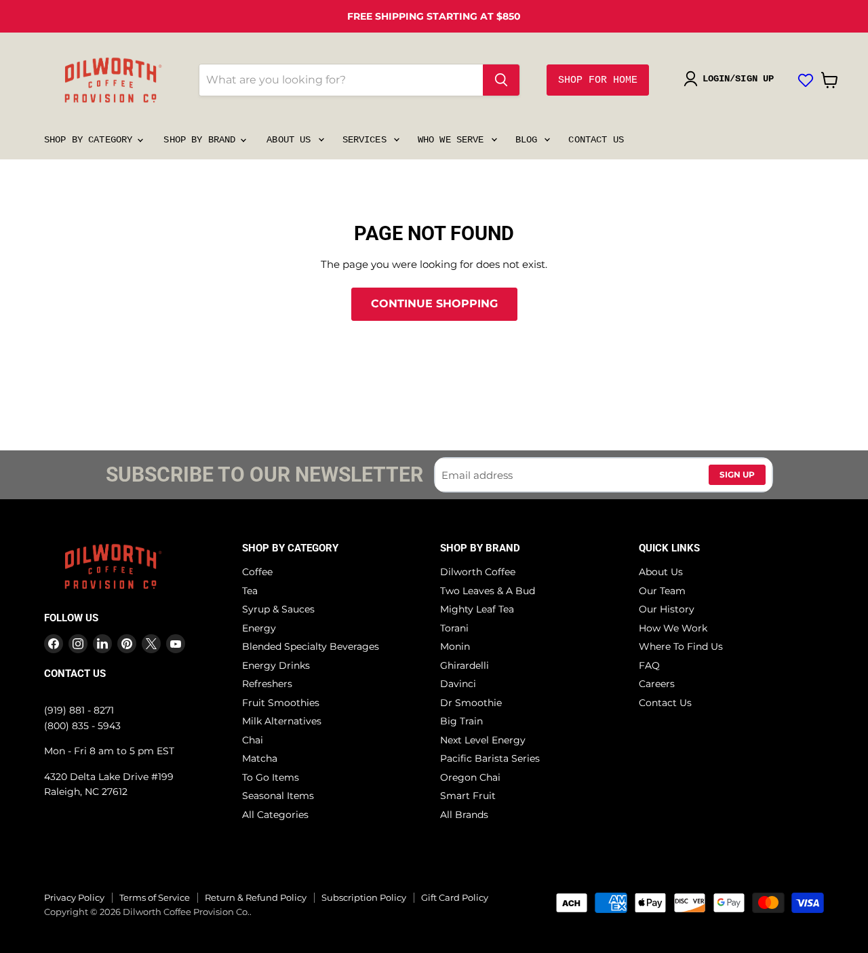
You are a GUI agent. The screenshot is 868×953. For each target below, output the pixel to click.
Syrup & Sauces (278, 609)
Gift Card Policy (454, 897)
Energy (259, 628)
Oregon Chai (470, 777)
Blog (529, 139)
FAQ (649, 665)
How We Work (673, 628)
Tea (250, 591)
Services (367, 139)
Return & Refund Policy (256, 897)
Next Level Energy (483, 740)
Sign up (737, 474)
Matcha (259, 758)
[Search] (501, 80)
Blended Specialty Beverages (310, 646)
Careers (657, 684)
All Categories (275, 815)
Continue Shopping (434, 303)
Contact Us (595, 139)
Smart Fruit (468, 796)
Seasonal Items (278, 796)
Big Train (461, 721)
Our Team (662, 591)
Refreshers (267, 684)
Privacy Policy (74, 897)
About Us (291, 139)
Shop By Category (91, 139)
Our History (666, 609)
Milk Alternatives (281, 721)
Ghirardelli (464, 665)
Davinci (458, 684)
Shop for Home (597, 80)
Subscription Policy (363, 897)
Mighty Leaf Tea (477, 609)
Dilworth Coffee (477, 572)
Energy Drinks (276, 665)
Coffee (257, 572)
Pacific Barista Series (490, 758)
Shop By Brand (202, 139)
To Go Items (270, 777)
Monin (455, 646)
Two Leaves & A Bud (487, 591)
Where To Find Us (681, 646)
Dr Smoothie (471, 703)
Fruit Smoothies (280, 703)
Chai (252, 740)
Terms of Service (154, 897)
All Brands (464, 815)
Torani (454, 628)
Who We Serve (454, 139)
